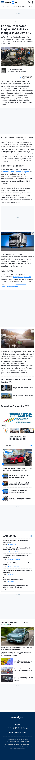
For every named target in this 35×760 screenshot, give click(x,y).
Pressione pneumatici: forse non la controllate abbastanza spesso (14, 579)
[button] (3, 430)
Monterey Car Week (15, 551)
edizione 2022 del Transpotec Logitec (15, 172)
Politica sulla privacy (12, 739)
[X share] (14, 439)
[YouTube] (24, 728)
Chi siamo (10, 732)
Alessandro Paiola (15, 70)
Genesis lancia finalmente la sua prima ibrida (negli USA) (17, 571)
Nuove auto (11, 574)
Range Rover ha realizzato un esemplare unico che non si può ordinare (16, 586)
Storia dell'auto (12, 544)
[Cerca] (29, 2)
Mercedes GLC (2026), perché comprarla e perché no (17, 564)
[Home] (11, 2)
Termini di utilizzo (24, 741)
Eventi (14, 21)
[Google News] (19, 728)
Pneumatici (11, 581)
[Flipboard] (16, 728)
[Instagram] (21, 728)
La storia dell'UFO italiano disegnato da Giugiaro (15, 556)
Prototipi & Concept (14, 559)
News (2, 7)
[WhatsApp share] (21, 439)
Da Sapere (14, 7)
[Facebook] (8, 728)
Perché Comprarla (13, 566)
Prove (7, 7)
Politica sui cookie (23, 739)
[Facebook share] (11, 439)
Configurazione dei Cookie (12, 741)
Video (30, 7)
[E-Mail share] (24, 439)
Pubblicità (18, 732)
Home (3, 21)
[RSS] (27, 728)
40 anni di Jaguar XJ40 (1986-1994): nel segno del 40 (15, 541)
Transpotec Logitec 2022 (22, 277)
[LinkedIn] (13, 728)
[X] (11, 728)
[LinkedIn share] (17, 439)
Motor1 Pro (21, 7)
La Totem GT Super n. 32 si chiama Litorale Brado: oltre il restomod (16, 549)
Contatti (24, 732)
